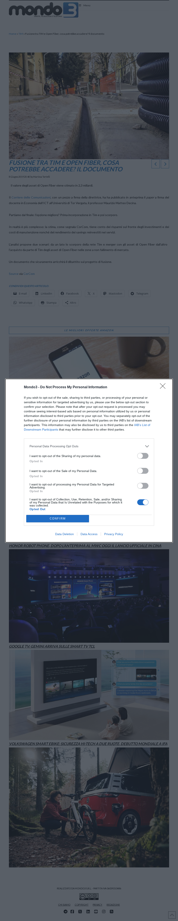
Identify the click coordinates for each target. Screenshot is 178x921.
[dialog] (89, 460)
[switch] (142, 456)
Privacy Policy (113, 534)
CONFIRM (58, 518)
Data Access (89, 534)
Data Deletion (64, 534)
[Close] (164, 387)
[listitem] (89, 446)
